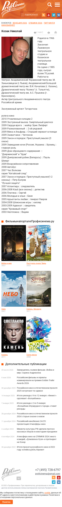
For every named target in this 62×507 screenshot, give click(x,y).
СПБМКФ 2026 (35, 23)
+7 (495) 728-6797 (48, 470)
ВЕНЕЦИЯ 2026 (20, 23)
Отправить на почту (56, 32)
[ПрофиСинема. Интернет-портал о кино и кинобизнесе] (13, 6)
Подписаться (31, 15)
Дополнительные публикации (26, 364)
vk (58, 15)
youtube (48, 15)
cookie (47, 493)
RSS (43, 15)
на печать (49, 33)
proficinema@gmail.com (47, 473)
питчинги (49, 23)
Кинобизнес (8, 25)
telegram (53, 15)
